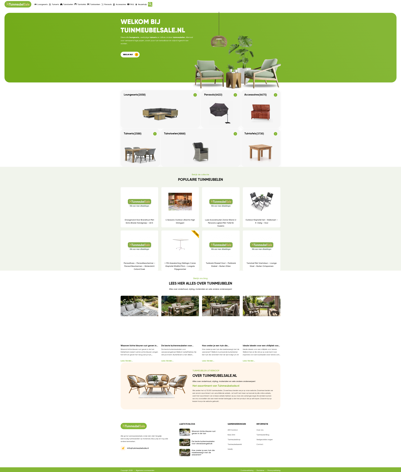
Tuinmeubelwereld (235, 444)
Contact (259, 444)
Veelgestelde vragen (264, 440)
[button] (150, 4)
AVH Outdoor (233, 430)
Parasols (108, 4)
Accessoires (121, 4)
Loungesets (42, 4)
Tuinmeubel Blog (262, 435)
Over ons (259, 430)
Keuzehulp (142, 4)
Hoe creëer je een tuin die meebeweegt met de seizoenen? (203, 452)
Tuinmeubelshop (234, 440)
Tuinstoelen (68, 4)
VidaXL (230, 449)
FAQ (132, 4)
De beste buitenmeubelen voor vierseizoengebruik (203, 442)
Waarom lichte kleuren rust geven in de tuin (204, 432)
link (139, 207)
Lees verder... (127, 361)
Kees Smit (231, 435)
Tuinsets (55, 4)
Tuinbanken (95, 4)
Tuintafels (81, 4)
